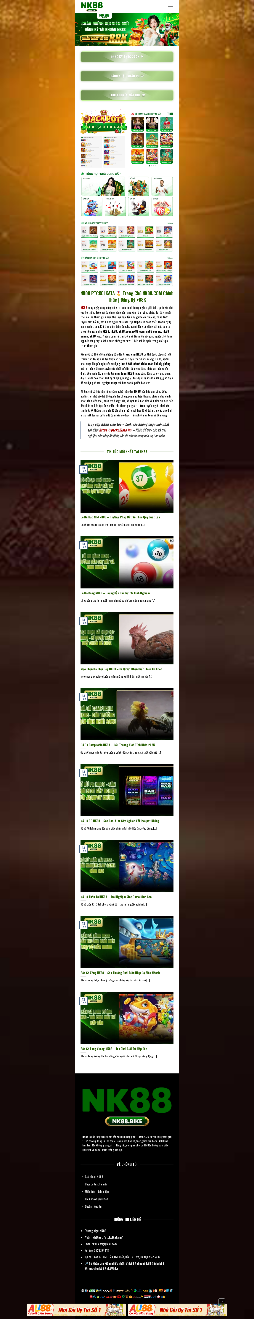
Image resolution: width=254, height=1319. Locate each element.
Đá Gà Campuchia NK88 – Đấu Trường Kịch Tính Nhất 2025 (118, 745)
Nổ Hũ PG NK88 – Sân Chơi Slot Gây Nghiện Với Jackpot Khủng (120, 821)
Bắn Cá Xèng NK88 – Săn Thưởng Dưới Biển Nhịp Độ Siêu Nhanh (120, 973)
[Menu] (170, 6)
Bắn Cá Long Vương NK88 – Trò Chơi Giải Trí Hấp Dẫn (114, 1049)
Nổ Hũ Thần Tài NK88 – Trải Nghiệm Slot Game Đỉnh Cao (116, 897)
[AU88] (76, 1310)
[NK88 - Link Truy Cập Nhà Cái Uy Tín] (99, 6)
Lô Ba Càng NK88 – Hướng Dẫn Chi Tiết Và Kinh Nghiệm (115, 593)
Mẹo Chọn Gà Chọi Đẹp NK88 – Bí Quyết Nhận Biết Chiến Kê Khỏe (121, 669)
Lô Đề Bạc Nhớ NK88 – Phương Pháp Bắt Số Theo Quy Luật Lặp (120, 517)
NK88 (85, 1137)
